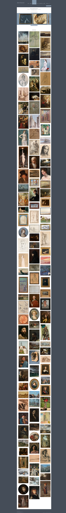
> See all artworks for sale (34, 25)
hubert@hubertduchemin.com (21, 512)
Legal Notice (44, 512)
